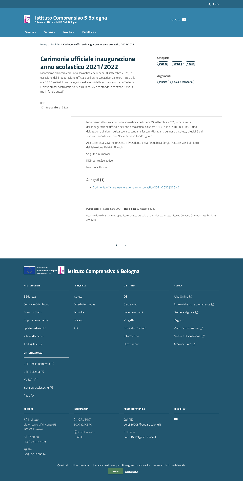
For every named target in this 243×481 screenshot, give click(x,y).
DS (125, 296)
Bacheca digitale (184, 312)
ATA (76, 328)
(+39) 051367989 (35, 441)
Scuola (29, 32)
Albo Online (181, 296)
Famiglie (55, 44)
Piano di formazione (186, 328)
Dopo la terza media (36, 320)
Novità (67, 32)
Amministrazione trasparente (192, 304)
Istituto (78, 296)
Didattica (88, 32)
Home (43, 44)
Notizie (191, 64)
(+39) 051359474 (35, 454)
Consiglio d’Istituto (135, 328)
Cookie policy (131, 471)
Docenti (163, 64)
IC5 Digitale (31, 344)
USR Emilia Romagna (37, 363)
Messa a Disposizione (187, 336)
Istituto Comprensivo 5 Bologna (71, 18)
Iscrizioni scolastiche (36, 387)
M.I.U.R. (28, 379)
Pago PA (29, 395)
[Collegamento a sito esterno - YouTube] (184, 19)
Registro (179, 320)
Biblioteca (30, 296)
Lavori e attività (133, 312)
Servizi (48, 32)
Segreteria (130, 304)
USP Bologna (32, 371)
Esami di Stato (32, 312)
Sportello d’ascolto (35, 328)
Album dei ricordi (34, 336)
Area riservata (182, 344)
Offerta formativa (84, 304)
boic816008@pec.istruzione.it (142, 424)
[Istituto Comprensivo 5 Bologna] (27, 19)
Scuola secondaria (182, 82)
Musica (163, 82)
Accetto (115, 471)
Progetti (129, 320)
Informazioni (131, 336)
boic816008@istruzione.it (140, 437)
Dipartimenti (131, 344)
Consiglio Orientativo (36, 304)
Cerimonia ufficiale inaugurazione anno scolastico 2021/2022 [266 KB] (136, 187)
